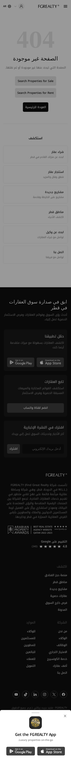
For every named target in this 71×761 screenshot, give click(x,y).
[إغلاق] (65, 716)
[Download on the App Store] (51, 751)
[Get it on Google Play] (20, 751)
